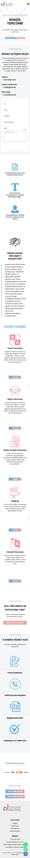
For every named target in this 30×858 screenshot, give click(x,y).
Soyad (6, 110)
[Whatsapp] (26, 849)
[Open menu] (28, 3)
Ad (5, 104)
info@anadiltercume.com (15, 842)
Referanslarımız (15, 831)
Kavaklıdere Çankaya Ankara (15, 847)
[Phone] (26, 844)
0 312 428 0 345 (15, 839)
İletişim (15, 823)
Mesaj (5, 128)
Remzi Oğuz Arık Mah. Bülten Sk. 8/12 (15, 845)
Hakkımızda (15, 826)
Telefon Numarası (8, 122)
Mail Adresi (7, 116)
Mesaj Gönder (15, 144)
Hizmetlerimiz (15, 828)
